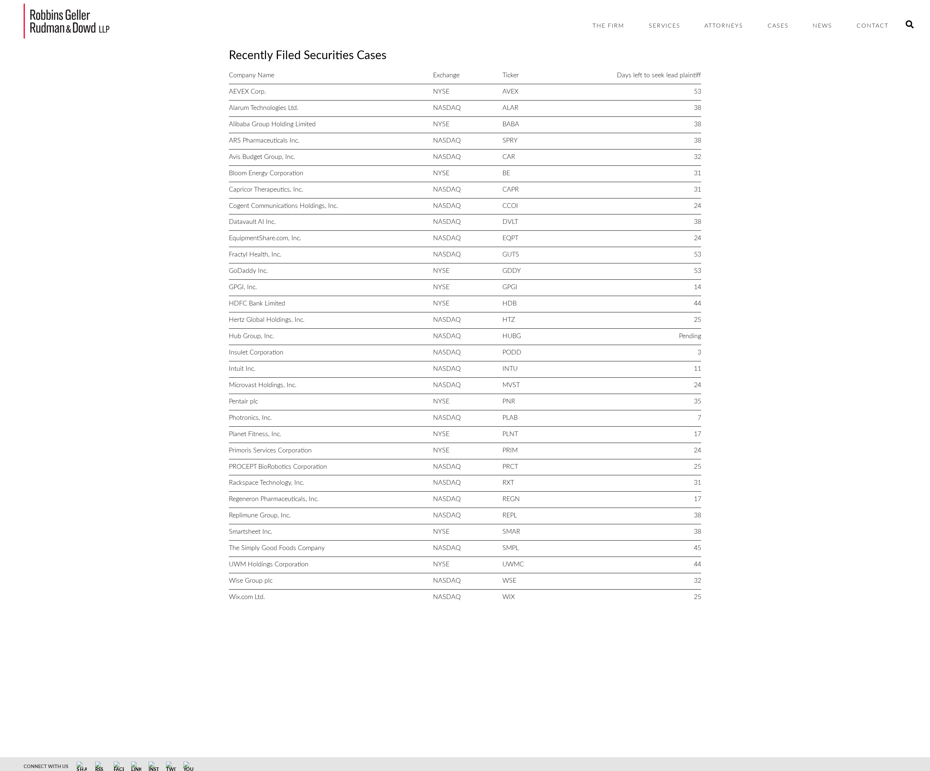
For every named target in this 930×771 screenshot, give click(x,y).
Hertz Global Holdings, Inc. (266, 320)
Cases (778, 26)
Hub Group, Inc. (251, 336)
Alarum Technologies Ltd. (263, 108)
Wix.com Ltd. (247, 597)
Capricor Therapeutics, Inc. (266, 189)
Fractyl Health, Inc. (255, 254)
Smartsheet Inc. (250, 532)
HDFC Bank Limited (257, 303)
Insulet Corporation (256, 352)
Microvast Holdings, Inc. (262, 385)
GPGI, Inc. (243, 287)
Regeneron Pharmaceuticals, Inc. (274, 499)
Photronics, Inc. (250, 418)
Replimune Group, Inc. (260, 515)
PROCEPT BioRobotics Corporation (278, 467)
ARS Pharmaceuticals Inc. (264, 141)
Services (664, 26)
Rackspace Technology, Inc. (266, 483)
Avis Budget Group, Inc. (262, 157)
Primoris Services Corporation (270, 450)
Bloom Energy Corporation (266, 173)
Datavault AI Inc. (252, 222)
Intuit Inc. (242, 369)
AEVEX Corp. (247, 92)
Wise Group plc (250, 581)
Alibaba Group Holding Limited (272, 124)
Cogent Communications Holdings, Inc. (283, 206)
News (822, 26)
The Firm (608, 26)
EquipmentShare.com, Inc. (265, 238)
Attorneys (723, 26)
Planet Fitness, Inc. (255, 434)
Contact (873, 26)
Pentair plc (243, 401)
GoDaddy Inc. (248, 271)
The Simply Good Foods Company (277, 548)
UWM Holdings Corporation (268, 564)
